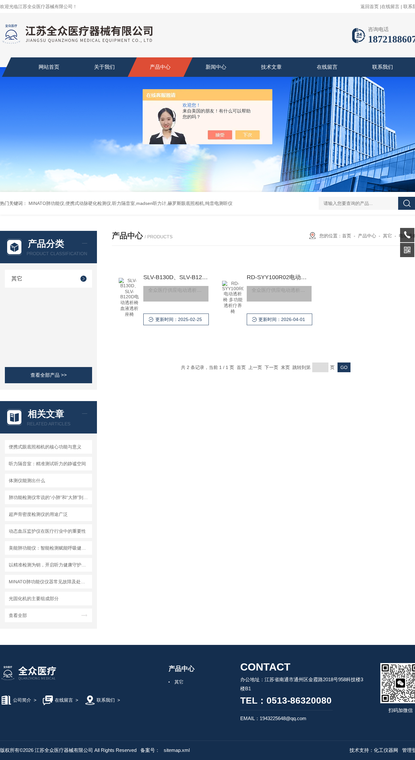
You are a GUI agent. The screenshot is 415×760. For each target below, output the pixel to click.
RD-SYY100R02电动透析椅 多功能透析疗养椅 (279, 277)
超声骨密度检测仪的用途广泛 (38, 514)
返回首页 (370, 6)
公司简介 (22, 700)
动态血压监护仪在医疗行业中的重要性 (47, 531)
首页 (346, 235)
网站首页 (49, 67)
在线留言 (390, 6)
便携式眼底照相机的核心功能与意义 (45, 446)
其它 (16, 279)
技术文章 (271, 67)
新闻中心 (216, 67)
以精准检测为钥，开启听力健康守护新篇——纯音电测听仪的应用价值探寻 (49, 564)
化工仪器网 (386, 750)
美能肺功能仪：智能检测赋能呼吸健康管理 (49, 548)
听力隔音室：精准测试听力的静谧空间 (47, 463)
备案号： (150, 750)
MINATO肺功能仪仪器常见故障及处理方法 (49, 581)
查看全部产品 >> (48, 375)
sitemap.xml (177, 750)
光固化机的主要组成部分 (34, 598)
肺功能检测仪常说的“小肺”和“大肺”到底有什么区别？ (49, 497)
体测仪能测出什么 (27, 480)
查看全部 (18, 615)
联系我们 (382, 67)
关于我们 (104, 67)
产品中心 (160, 67)
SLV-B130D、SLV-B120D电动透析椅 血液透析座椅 (175, 277)
